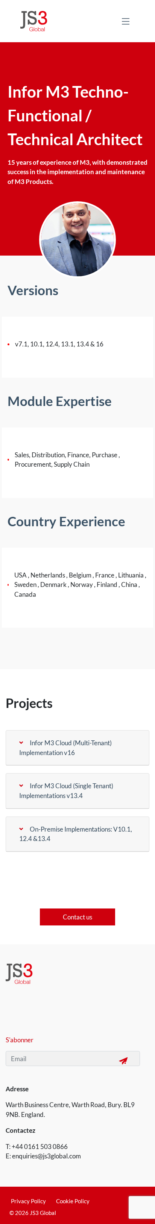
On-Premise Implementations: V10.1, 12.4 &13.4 (75, 834)
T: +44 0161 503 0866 (37, 1146)
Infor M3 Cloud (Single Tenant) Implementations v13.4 (66, 791)
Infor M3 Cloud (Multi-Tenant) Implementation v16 (65, 748)
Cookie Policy (73, 1201)
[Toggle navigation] (126, 21)
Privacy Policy (28, 1201)
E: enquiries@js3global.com (43, 1156)
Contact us (77, 917)
